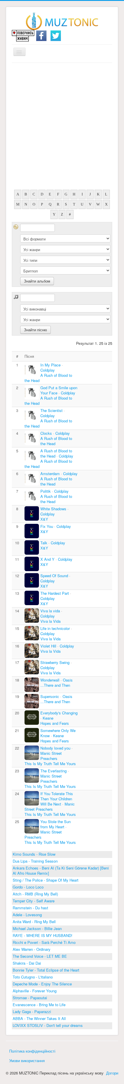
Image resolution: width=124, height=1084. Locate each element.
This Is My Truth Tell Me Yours (50, 763)
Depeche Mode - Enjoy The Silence (42, 984)
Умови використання (27, 1060)
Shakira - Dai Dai (27, 963)
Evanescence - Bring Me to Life (39, 1004)
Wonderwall (49, 680)
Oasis (68, 680)
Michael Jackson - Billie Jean (37, 928)
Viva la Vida (50, 621)
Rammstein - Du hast (30, 907)
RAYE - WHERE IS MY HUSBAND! (42, 935)
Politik (46, 491)
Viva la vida (50, 610)
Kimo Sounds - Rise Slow (34, 854)
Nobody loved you (55, 748)
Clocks (46, 433)
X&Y (44, 519)
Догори (112, 1073)
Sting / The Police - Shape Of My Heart (45, 880)
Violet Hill (48, 646)
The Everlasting (54, 771)
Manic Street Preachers (51, 755)
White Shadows (53, 508)
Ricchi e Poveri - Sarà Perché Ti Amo (44, 942)
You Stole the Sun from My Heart (55, 824)
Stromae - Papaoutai (30, 997)
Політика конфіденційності (32, 1051)
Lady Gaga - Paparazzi (32, 1011)
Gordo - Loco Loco (28, 887)
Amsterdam (50, 473)
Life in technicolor (55, 628)
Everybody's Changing (59, 713)
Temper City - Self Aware (34, 901)
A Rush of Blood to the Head (48, 377)
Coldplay (47, 370)
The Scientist (51, 410)
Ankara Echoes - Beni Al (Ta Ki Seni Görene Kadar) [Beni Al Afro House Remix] (61, 870)
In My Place (51, 365)
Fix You (46, 526)
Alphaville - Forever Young (35, 990)
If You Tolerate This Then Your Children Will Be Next (56, 799)
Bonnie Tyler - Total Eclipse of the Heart (46, 970)
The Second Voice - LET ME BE (40, 956)
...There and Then (55, 685)
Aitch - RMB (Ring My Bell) (35, 894)
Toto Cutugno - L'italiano (33, 977)
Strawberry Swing (55, 662)
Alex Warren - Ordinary (31, 949)
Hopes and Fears (54, 723)
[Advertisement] (62, 128)
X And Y (47, 559)
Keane (48, 718)
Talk (43, 542)
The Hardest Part (55, 593)
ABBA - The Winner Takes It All (39, 1018)
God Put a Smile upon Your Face (58, 390)
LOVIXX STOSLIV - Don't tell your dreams (48, 1025)
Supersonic (49, 696)
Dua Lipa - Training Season (35, 861)
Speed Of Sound (54, 575)
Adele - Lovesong (27, 914)
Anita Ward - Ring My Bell (34, 921)
